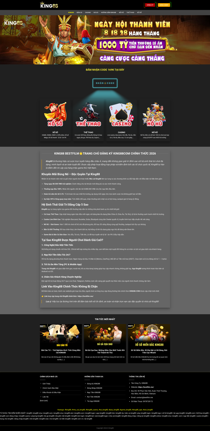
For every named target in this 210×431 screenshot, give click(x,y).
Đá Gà (96, 12)
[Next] (166, 338)
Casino (88, 12)
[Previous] (44, 338)
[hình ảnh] (44, 401)
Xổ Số (139, 12)
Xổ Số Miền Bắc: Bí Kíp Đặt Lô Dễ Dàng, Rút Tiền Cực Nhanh (149, 351)
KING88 (71, 12)
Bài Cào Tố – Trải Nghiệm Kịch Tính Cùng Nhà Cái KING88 (60, 351)
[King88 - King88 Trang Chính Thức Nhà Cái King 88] (49, 5)
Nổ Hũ (121, 12)
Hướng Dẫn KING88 (108, 12)
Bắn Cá (79, 12)
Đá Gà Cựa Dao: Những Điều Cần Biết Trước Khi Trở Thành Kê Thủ (105, 351)
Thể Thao (130, 12)
